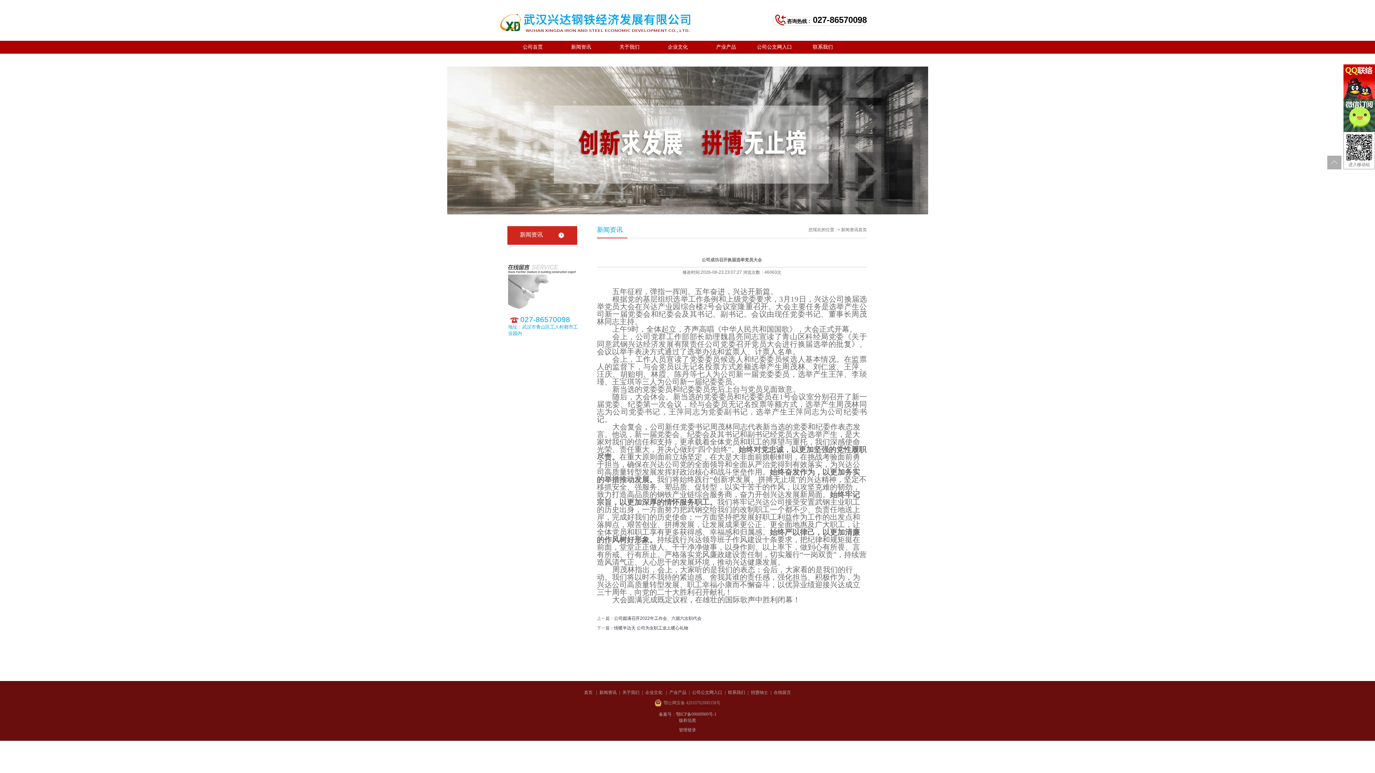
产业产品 (726, 47)
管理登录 (687, 730)
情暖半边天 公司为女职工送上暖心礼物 (651, 628)
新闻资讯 (581, 47)
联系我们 (823, 47)
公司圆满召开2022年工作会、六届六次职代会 (657, 618)
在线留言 (581, 60)
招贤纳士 (533, 60)
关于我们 (629, 47)
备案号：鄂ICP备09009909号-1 (688, 714)
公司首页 (533, 47)
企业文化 (678, 47)
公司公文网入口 (774, 47)
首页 (862, 229)
